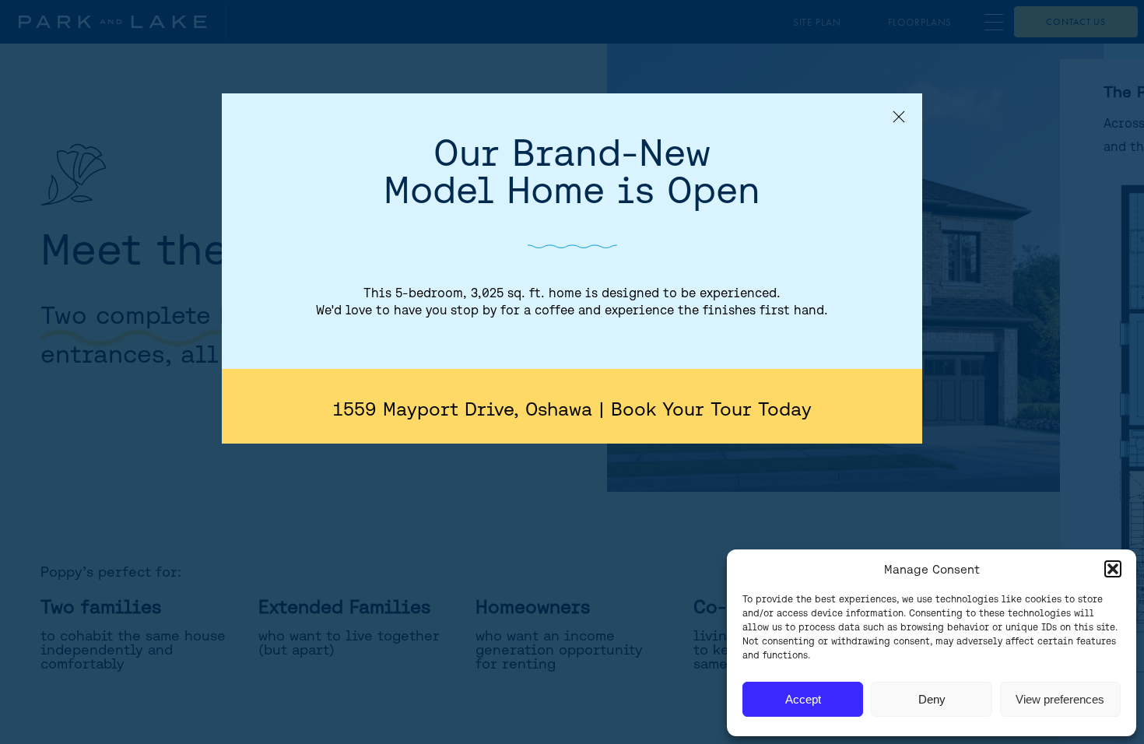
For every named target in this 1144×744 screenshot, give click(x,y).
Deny (932, 699)
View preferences (1060, 699)
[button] (1113, 569)
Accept (803, 699)
